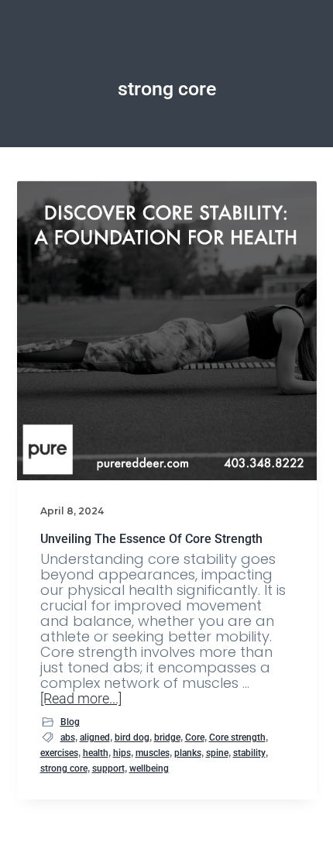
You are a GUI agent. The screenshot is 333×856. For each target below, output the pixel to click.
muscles (153, 753)
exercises (59, 753)
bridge (167, 737)
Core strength (237, 737)
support (108, 768)
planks (187, 753)
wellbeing (149, 768)
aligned (95, 737)
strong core (64, 768)
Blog (70, 722)
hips (122, 753)
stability (249, 753)
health (95, 753)
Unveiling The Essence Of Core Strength (151, 538)
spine (217, 753)
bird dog (132, 737)
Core (194, 737)
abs (67, 737)
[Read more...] (81, 698)
